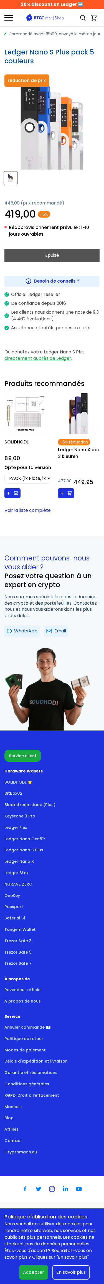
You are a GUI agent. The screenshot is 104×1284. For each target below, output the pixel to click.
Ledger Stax (16, 873)
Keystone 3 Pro (19, 816)
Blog (9, 1118)
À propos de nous (22, 1001)
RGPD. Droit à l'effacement (31, 1095)
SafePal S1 (14, 918)
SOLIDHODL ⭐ (18, 782)
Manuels (13, 1107)
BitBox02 (13, 793)
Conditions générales (26, 1084)
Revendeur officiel (23, 990)
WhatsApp (25, 631)
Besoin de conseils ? (56, 281)
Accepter (33, 1272)
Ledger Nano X (19, 861)
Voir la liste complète (27, 510)
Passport (13, 906)
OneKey (12, 895)
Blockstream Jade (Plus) (29, 804)
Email (60, 631)
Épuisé (52, 255)
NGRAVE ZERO (18, 884)
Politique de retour (23, 1038)
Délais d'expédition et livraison (36, 1061)
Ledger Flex (15, 827)
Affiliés (11, 1129)
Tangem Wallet (20, 929)
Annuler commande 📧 (27, 1027)
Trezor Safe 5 (18, 952)
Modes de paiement (25, 1050)
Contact (13, 1140)
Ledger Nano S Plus (23, 850)
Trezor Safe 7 (18, 963)
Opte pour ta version (27, 467)
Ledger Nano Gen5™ (24, 839)
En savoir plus (71, 1272)
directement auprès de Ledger (37, 358)
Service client (23, 756)
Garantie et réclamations (30, 1072)
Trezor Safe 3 (18, 941)
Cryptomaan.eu (20, 1152)
